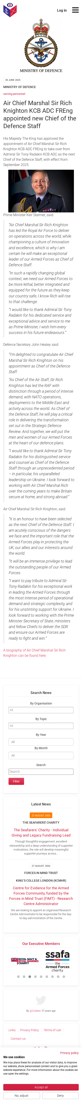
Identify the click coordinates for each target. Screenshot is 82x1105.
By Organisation (41, 703)
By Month (41, 748)
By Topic (41, 719)
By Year (41, 735)
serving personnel (14, 93)
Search (41, 765)
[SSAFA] (57, 961)
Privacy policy (69, 1053)
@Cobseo (35, 1010)
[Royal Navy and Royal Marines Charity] (24, 961)
